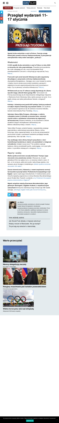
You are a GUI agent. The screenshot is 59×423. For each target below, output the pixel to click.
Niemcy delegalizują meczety (14, 264)
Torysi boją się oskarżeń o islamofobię (22, 226)
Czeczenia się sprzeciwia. (10, 289)
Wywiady (39, 8)
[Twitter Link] (7, 3)
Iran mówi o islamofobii (9, 266)
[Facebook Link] (4, 3)
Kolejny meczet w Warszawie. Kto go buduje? (24, 223)
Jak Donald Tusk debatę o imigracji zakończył (25, 221)
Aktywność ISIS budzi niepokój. (12, 311)
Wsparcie (8, 8)
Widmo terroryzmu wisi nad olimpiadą (18, 309)
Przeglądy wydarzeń (19, 8)
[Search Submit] (55, 3)
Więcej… (11, 73)
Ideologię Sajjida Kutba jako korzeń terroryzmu (30, 190)
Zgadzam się (30, 420)
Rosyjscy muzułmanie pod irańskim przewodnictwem (24, 286)
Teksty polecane (31, 8)
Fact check (47, 8)
